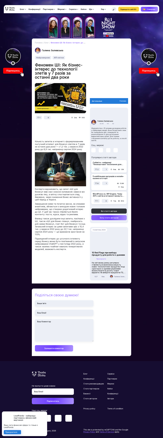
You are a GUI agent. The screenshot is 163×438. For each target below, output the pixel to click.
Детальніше (97, 101)
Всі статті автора (109, 211)
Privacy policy (89, 409)
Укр (102, 9)
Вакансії (87, 394)
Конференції (34, 9)
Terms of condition (115, 409)
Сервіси (73, 9)
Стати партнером (91, 389)
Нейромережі (43, 57)
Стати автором (90, 398)
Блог (22, 9)
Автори (110, 398)
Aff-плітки (59, 57)
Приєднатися (11, 432)
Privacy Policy (89, 432)
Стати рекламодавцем (93, 384)
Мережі (61, 9)
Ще (90, 9)
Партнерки (48, 9)
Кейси (83, 9)
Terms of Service (106, 432)
